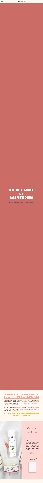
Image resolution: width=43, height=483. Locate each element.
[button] (2, 1)
